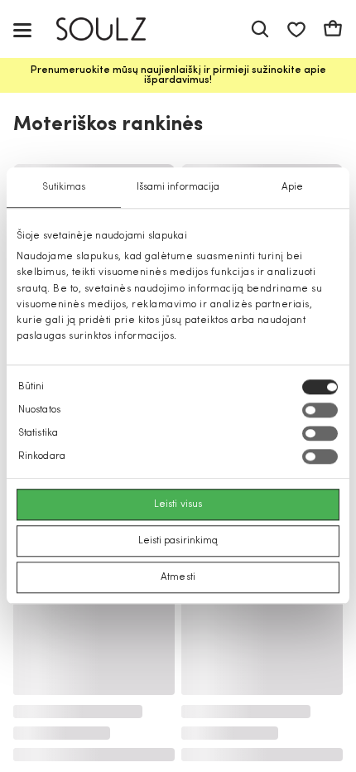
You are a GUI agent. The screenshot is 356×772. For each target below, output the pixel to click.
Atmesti (178, 578)
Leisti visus (178, 505)
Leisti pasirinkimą (178, 542)
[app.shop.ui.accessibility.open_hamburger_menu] (22, 29)
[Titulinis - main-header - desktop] (113, 29)
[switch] (320, 410)
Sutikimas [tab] (64, 187)
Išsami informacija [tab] (178, 187)
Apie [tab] (292, 187)
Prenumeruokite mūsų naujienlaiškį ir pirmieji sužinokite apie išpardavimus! (178, 75)
